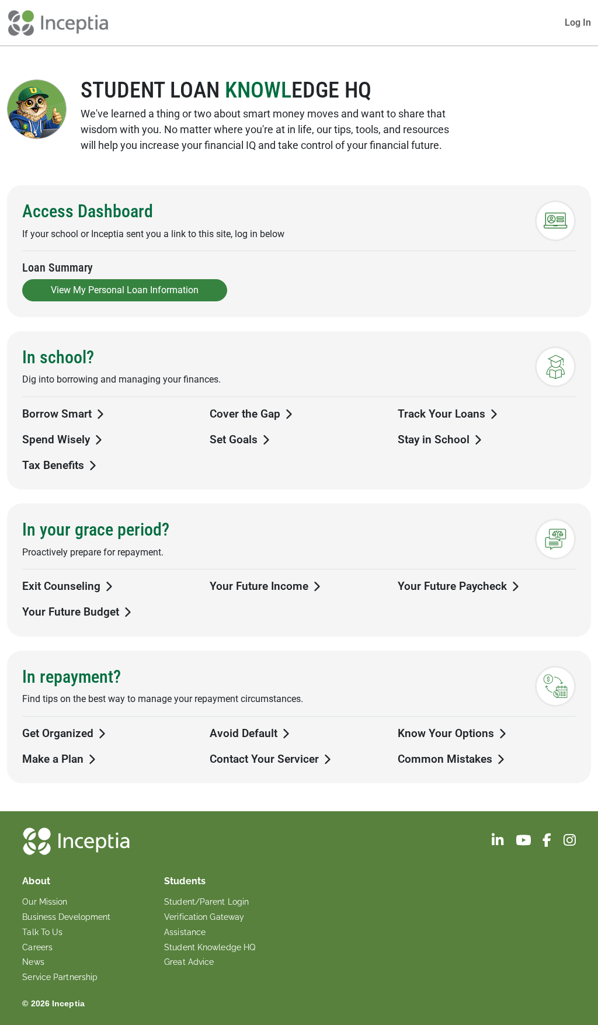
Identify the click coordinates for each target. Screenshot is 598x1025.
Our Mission (44, 901)
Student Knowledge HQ (209, 947)
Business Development (66, 917)
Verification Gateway (204, 917)
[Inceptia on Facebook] (548, 841)
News (33, 962)
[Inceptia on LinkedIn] (499, 841)
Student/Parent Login (206, 901)
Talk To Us (42, 932)
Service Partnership (60, 977)
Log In (578, 22)
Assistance (185, 932)
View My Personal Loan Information (125, 290)
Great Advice (189, 962)
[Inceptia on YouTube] (524, 841)
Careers (37, 947)
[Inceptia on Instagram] (570, 841)
